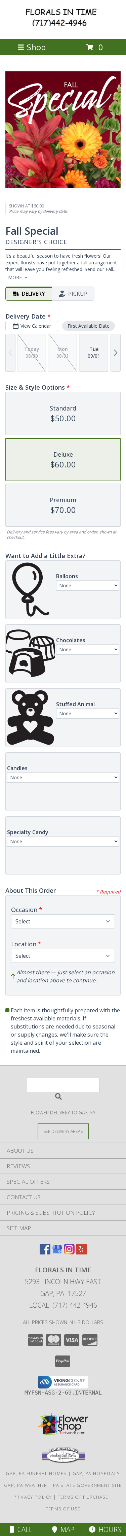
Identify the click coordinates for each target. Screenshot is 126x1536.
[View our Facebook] (45, 1252)
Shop (36, 47)
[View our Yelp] (81, 1252)
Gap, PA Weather (25, 1485)
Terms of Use (63, 1509)
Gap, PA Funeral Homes (36, 1473)
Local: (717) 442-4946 (63, 1305)
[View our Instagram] (69, 1252)
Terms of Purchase (83, 1497)
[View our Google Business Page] (57, 1252)
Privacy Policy (32, 1497)
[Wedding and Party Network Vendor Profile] (63, 1462)
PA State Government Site (87, 1485)
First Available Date (89, 326)
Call (23, 1529)
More (15, 277)
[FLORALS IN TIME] (63, 29)
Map (65, 1529)
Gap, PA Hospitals (96, 1473)
